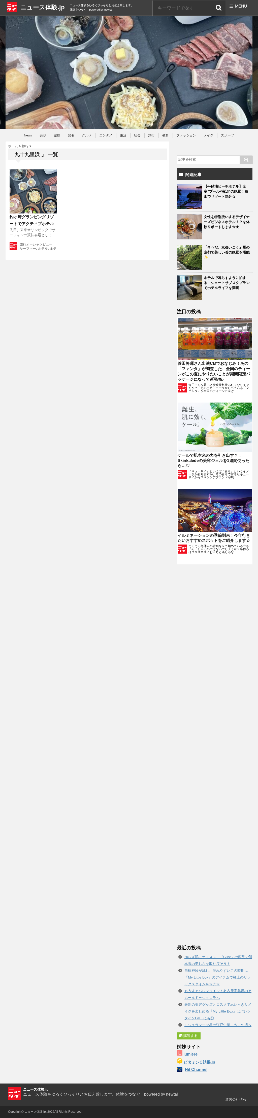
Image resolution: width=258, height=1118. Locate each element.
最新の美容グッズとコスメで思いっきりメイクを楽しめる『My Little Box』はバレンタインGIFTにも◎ (217, 1011)
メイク (208, 135)
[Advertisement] (214, 754)
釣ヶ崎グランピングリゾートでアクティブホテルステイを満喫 (32, 223)
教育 (165, 135)
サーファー (28, 248)
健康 (57, 135)
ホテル (43, 248)
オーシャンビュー (39, 244)
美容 (43, 135)
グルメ (87, 135)
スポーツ (227, 135)
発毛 (71, 135)
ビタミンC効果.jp (198, 1062)
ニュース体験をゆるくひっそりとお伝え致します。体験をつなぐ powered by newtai (100, 1094)
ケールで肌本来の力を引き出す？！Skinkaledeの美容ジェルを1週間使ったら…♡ (213, 460)
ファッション (186, 135)
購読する (190, 1036)
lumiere (190, 1054)
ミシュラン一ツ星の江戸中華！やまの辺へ (217, 1025)
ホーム (13, 146)
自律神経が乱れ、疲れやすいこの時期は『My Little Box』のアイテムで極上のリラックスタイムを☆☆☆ (217, 977)
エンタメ (105, 135)
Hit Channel (196, 1069)
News (28, 135)
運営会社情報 (235, 1099)
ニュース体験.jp (42, 7)
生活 (123, 135)
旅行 (151, 135)
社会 (137, 135)
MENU (240, 6)
